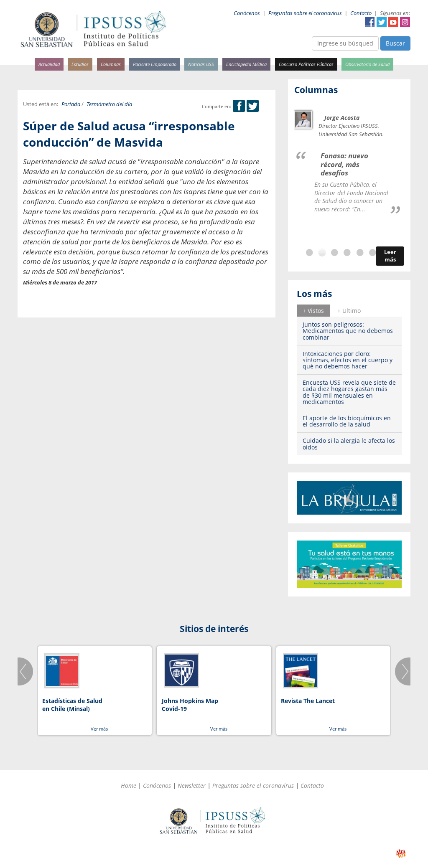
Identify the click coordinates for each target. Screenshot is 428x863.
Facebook (370, 22)
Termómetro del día (109, 104)
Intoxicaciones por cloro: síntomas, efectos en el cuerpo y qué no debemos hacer (347, 360)
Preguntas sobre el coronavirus (305, 13)
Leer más (390, 256)
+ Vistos (313, 311)
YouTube (393, 22)
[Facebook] (239, 106)
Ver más (99, 729)
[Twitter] (253, 106)
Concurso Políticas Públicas (306, 64)
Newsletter (192, 785)
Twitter (382, 22)
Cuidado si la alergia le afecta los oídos (349, 444)
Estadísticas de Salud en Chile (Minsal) (72, 705)
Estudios (80, 64)
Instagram (405, 22)
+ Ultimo (349, 311)
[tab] (313, 310)
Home (128, 785)
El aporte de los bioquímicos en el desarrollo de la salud (347, 421)
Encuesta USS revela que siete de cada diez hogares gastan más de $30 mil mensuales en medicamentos (349, 392)
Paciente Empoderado (154, 64)
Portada (70, 104)
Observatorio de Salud (367, 64)
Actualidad (49, 64)
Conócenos (247, 13)
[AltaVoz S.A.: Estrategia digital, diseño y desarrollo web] (401, 853)
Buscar (395, 43)
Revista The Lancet (308, 701)
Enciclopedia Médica (246, 64)
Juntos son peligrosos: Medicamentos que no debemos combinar (348, 330)
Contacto (361, 13)
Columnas (111, 64)
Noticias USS (201, 64)
